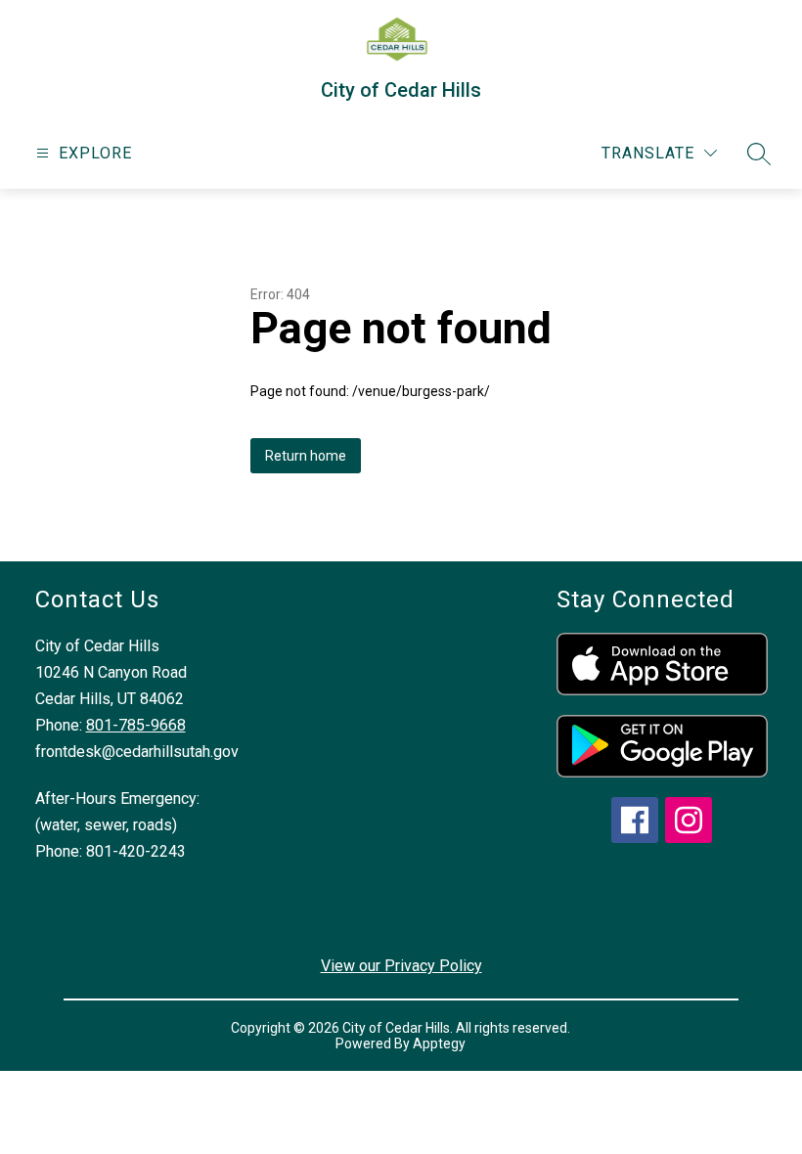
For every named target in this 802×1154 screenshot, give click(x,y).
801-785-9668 (136, 725)
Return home (305, 456)
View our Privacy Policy (401, 965)
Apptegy (439, 1043)
